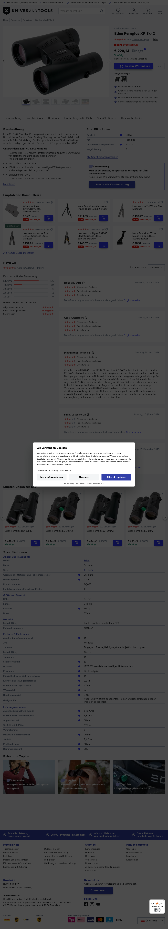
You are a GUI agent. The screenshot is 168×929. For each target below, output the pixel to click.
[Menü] (163, 901)
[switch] (157, 910)
